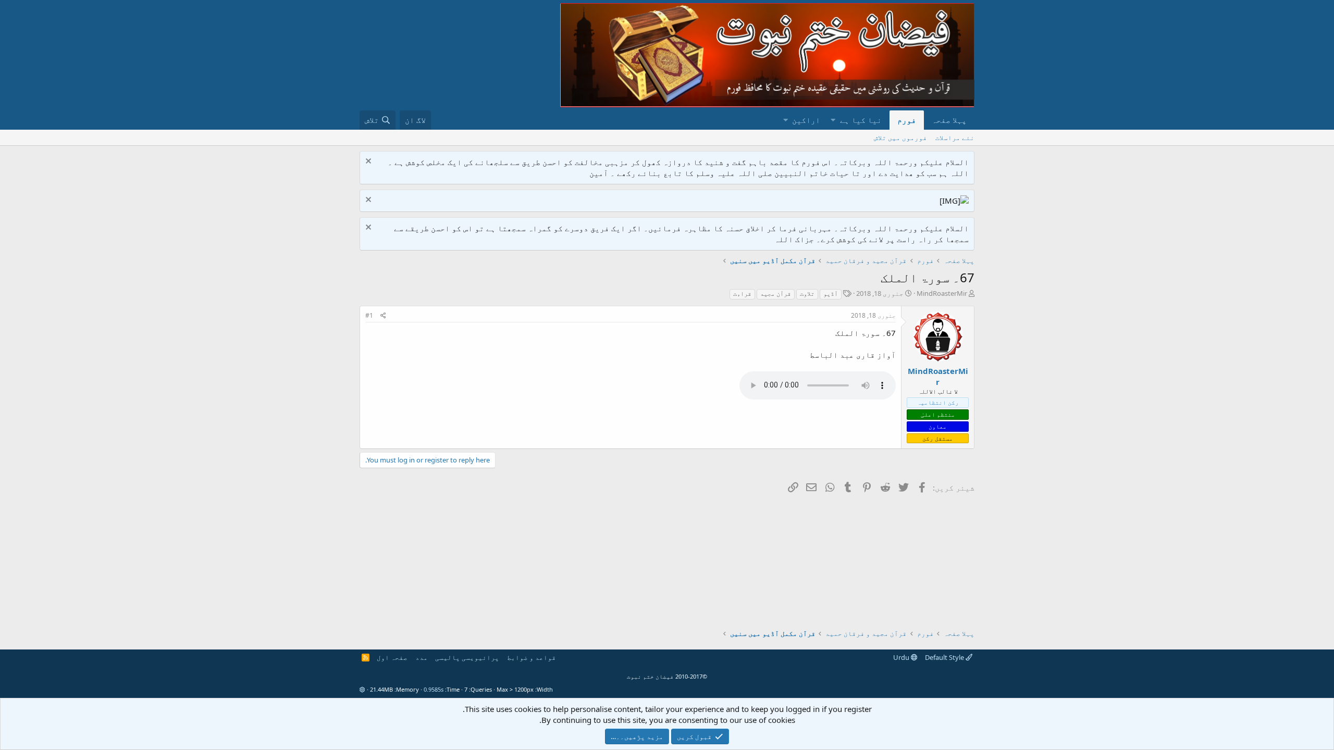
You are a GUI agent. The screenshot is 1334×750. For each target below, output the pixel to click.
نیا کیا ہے (861, 120)
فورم (906, 120)
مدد (421, 657)
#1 (369, 315)
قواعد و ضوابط (531, 657)
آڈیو (830, 293)
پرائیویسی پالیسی (467, 657)
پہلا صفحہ (949, 120)
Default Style (945, 657)
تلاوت (807, 293)
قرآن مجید (775, 293)
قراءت (742, 293)
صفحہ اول (392, 657)
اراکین (806, 120)
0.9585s (433, 689)
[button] (833, 120)
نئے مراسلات (954, 137)
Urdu (902, 657)
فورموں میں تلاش (900, 137)
